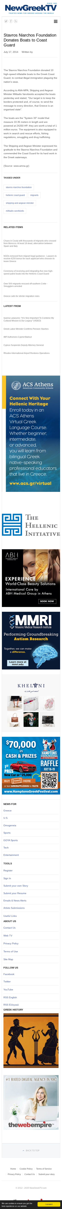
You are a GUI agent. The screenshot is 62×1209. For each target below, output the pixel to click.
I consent (49, 1204)
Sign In (7, 878)
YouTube (8, 989)
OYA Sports (11, 840)
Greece (7, 810)
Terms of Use (10, 951)
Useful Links (10, 916)
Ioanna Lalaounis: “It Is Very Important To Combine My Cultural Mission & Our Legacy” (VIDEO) (29, 319)
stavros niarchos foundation (19, 187)
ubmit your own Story (16, 885)
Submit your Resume (14, 893)
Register (8, 870)
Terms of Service (44, 1169)
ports (8, 832)
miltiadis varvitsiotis (15, 211)
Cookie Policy (26, 1169)
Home (13, 1169)
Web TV (7, 935)
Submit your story (46, 1174)
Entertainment (11, 855)
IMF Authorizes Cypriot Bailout (18, 337)
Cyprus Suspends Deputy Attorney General (24, 345)
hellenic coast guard (15, 195)
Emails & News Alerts (14, 900)
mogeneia (10, 825)
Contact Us (9, 927)
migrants (34, 195)
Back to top (32, 1150)
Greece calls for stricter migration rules (21, 296)
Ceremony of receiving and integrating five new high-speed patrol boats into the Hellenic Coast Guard (28, 272)
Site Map (8, 959)
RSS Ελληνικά (11, 1004)
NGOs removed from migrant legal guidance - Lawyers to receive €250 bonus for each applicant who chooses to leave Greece (30, 258)
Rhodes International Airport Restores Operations (27, 353)
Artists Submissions (14, 908)
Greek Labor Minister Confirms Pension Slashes (26, 329)
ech (7, 847)
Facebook (8, 974)
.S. (6, 818)
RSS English (10, 997)
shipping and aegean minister (20, 203)
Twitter (7, 981)
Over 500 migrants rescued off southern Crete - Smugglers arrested (25, 285)
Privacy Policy (10, 943)
